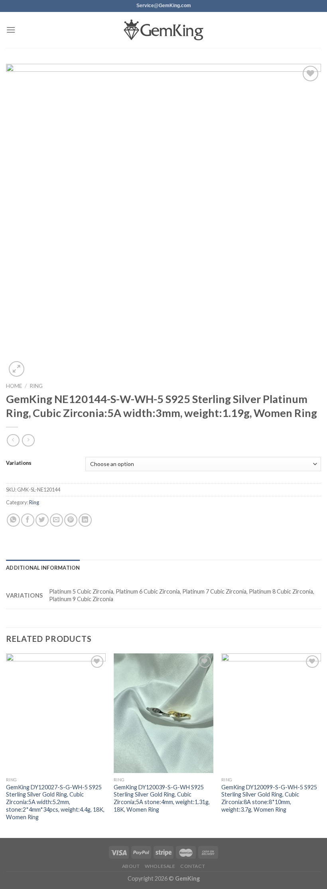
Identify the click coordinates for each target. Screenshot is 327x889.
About (131, 866)
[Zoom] (16, 369)
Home (14, 386)
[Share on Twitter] (42, 520)
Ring (36, 386)
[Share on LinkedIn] (85, 520)
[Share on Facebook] (27, 520)
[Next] (321, 745)
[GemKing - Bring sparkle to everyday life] (163, 30)
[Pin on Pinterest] (70, 520)
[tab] (43, 568)
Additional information (43, 567)
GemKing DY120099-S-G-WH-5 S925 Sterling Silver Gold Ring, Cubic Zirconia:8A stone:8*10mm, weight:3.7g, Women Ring (269, 798)
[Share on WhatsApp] (13, 520)
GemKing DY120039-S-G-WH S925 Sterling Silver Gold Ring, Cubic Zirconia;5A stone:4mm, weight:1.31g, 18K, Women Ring (162, 798)
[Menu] (11, 29)
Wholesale (160, 866)
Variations (19, 463)
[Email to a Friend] (56, 520)
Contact (192, 866)
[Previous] (6, 745)
